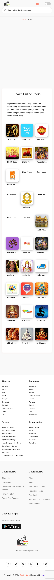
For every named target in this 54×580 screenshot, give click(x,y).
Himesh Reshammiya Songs (11, 443)
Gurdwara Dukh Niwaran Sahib (27, 207)
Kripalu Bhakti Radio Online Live (12, 217)
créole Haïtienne (34, 396)
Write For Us (34, 504)
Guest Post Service (10, 498)
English (31, 399)
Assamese (32, 386)
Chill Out (5, 405)
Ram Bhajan (41, 298)
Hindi (31, 411)
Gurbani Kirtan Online (12, 195)
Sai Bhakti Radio (12, 320)
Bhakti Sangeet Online (27, 162)
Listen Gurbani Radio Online (27, 217)
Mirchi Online (33, 437)
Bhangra (5, 399)
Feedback (33, 495)
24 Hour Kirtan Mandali (12, 139)
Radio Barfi (25, 575)
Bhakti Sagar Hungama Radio (12, 162)
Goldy (31, 430)
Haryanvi (32, 408)
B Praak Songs (7, 433)
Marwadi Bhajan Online (12, 253)
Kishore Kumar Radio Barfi (11, 449)
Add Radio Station (37, 487)
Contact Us (7, 482)
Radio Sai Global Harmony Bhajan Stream (12, 298)
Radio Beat (32, 440)
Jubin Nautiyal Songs (9, 446)
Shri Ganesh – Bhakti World (42, 343)
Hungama (32, 433)
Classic (4, 411)
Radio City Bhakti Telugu (27, 275)
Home (24, 19)
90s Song (5, 386)
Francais (32, 402)
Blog (31, 478)
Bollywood (5, 402)
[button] (37, 4)
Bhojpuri (32, 393)
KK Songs (5, 452)
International (33, 414)
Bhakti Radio (27, 139)
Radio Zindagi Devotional (27, 298)
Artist (4, 393)
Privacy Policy (8, 494)
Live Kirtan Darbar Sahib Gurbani (42, 230)
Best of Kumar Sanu (9, 437)
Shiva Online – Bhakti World (27, 343)
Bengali (31, 389)
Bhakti (4, 396)
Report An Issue (36, 491)
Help (31, 482)
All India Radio (34, 427)
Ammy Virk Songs (8, 427)
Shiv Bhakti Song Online (42, 320)
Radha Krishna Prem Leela (12, 275)
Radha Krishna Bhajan (42, 253)
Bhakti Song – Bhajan (42, 162)
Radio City (32, 443)
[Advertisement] (27, 56)
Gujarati (31, 405)
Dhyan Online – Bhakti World (27, 172)
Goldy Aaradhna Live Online (42, 172)
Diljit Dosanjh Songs (9, 440)
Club (3, 414)
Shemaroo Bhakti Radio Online (27, 320)
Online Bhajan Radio (27, 253)
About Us (6, 478)
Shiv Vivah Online (12, 343)
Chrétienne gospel (8, 408)
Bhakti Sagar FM (42, 139)
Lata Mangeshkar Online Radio (12, 455)
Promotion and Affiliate (39, 499)
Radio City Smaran (42, 275)
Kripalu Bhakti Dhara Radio (42, 195)
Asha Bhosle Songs (8, 430)
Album (4, 389)
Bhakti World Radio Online (12, 185)
